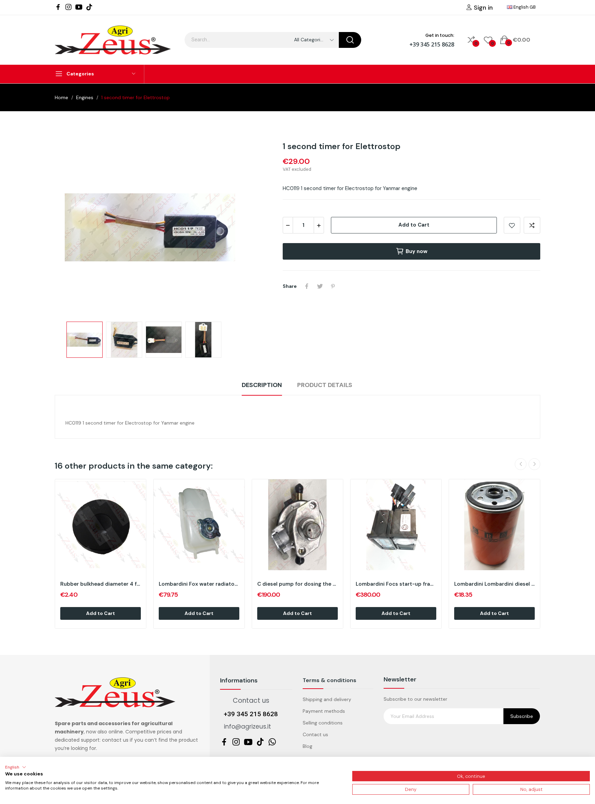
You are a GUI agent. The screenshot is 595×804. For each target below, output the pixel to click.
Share (306, 286)
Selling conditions (323, 723)
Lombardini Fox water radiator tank (199, 584)
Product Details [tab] (324, 385)
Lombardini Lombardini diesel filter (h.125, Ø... (494, 584)
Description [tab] (262, 385)
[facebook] (58, 7)
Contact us (315, 734)
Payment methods (324, 711)
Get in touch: (439, 35)
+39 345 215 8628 (431, 44)
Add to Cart (413, 224)
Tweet (319, 286)
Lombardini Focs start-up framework (396, 584)
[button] (15, 767)
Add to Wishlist (512, 225)
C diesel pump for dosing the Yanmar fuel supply (297, 584)
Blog (307, 746)
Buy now (416, 251)
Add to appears (532, 225)
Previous (81, 228)
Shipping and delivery (327, 699)
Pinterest (333, 286)
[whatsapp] (272, 742)
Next (219, 228)
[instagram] (68, 7)
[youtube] (78, 7)
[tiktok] (89, 7)
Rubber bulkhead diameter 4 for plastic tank (100, 584)
